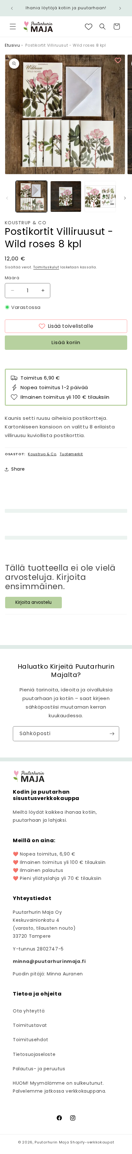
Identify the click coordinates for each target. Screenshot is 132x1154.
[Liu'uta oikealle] (125, 198)
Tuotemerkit (71, 454)
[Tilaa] (112, 733)
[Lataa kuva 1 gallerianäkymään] (31, 196)
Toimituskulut (46, 267)
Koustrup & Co (25, 223)
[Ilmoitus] (120, 8)
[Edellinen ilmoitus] (12, 8)
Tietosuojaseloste (34, 1054)
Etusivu (12, 45)
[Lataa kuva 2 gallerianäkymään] (66, 196)
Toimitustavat (30, 1025)
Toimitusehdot (30, 1039)
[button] (13, 26)
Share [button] (18, 469)
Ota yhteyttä (29, 1011)
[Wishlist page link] (88, 26)
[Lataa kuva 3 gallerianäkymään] (100, 196)
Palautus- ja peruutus (39, 1069)
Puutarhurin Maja (52, 1142)
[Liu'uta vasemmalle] (7, 198)
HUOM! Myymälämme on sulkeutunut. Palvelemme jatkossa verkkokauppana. (59, 1087)
